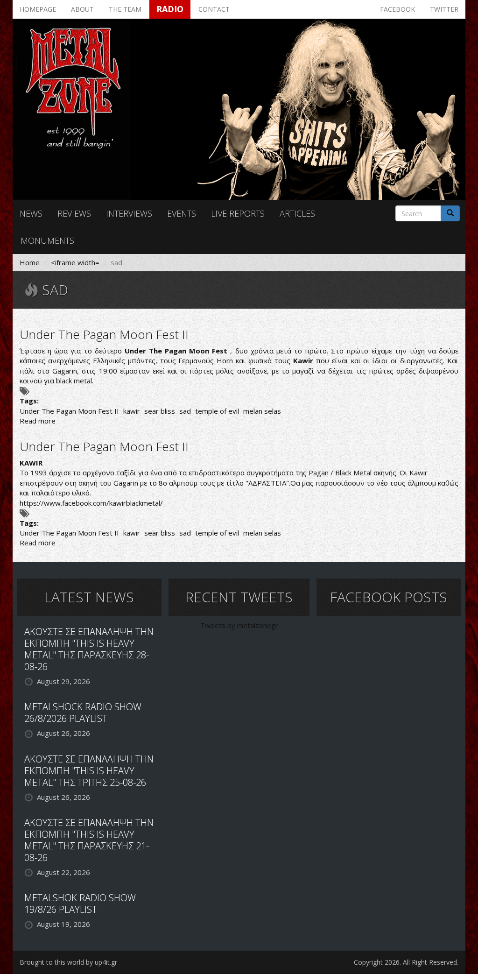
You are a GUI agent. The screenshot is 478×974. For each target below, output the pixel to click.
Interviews (129, 213)
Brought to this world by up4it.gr (68, 962)
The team (125, 9)
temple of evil (217, 411)
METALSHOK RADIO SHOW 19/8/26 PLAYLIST (80, 903)
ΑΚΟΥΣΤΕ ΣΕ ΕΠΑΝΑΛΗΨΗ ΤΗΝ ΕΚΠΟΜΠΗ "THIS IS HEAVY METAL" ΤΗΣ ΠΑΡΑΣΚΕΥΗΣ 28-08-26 (89, 649)
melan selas (262, 411)
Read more (38, 420)
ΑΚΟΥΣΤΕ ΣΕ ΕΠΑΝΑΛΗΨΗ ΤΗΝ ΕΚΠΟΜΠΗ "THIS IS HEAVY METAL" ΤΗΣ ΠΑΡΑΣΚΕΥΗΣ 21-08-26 (89, 840)
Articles (297, 213)
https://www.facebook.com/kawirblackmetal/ (91, 503)
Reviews (74, 213)
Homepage (38, 9)
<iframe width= (75, 262)
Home (30, 262)
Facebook (397, 9)
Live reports (238, 213)
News (31, 213)
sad (185, 411)
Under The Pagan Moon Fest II (104, 334)
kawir (131, 411)
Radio (169, 8)
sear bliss (159, 411)
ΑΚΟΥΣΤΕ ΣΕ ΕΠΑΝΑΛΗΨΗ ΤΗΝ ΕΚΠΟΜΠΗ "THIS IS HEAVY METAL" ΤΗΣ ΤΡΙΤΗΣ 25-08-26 (89, 771)
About (82, 9)
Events (181, 213)
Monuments (47, 240)
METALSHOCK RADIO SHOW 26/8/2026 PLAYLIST (82, 712)
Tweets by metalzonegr (239, 625)
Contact (214, 9)
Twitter (444, 9)
